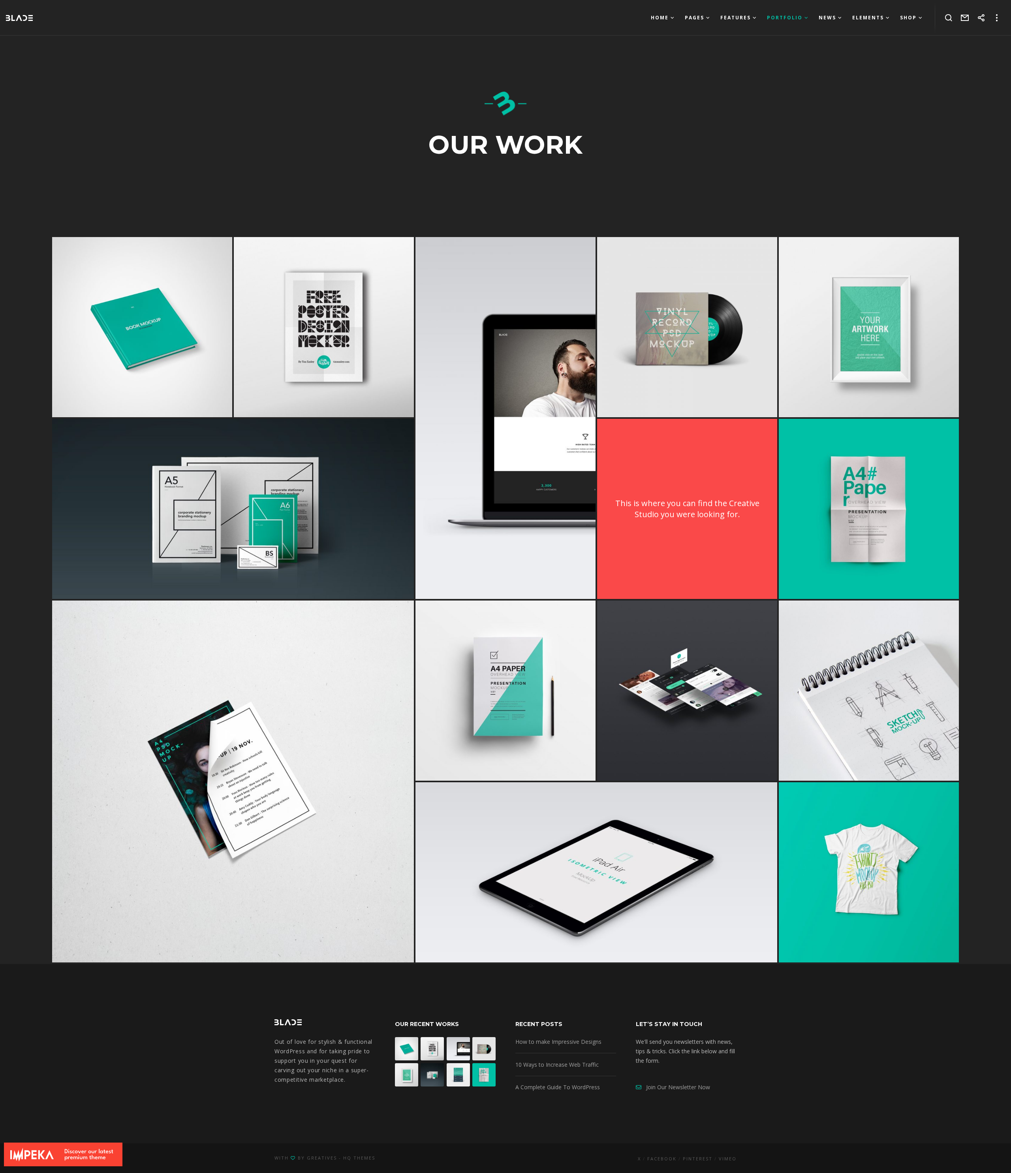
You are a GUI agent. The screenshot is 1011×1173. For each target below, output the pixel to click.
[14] (324, 327)
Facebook (662, 1159)
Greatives (322, 1158)
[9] (869, 327)
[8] (505, 418)
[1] (233, 509)
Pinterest (697, 1159)
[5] (687, 327)
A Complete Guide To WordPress (557, 1087)
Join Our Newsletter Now (675, 1087)
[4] (142, 327)
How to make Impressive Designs (558, 1041)
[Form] (965, 18)
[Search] (949, 18)
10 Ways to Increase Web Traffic (557, 1064)
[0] (687, 691)
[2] (869, 509)
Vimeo (728, 1159)
